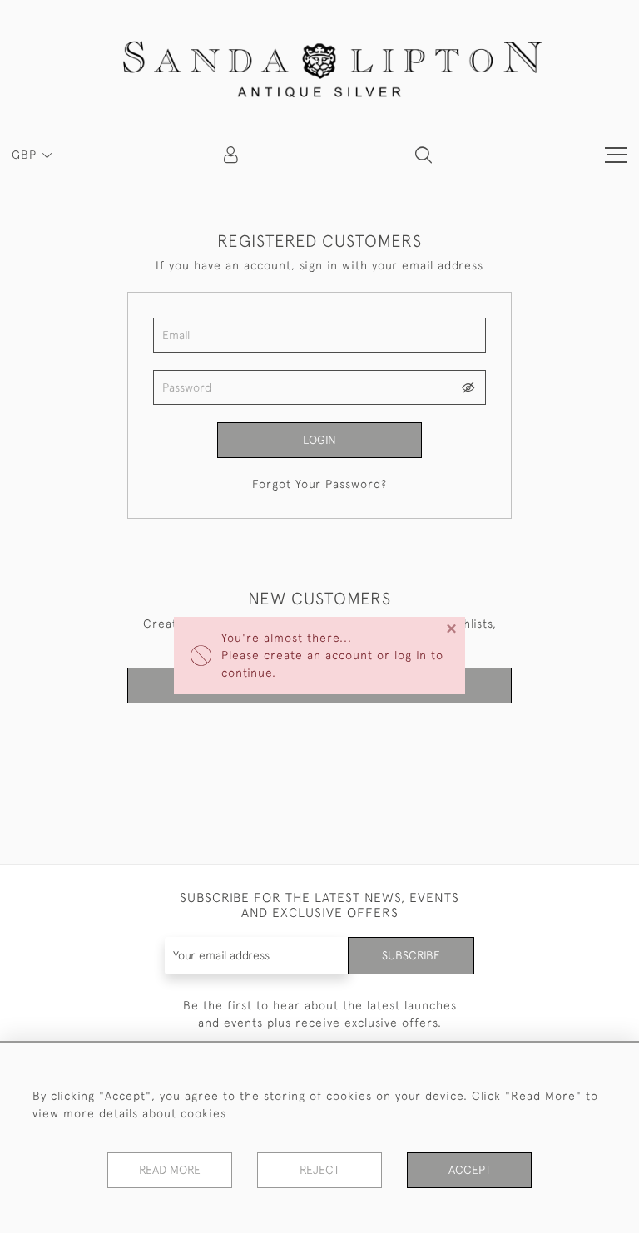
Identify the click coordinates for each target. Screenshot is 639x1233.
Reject (319, 1169)
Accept (469, 1169)
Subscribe (411, 955)
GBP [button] (26, 154)
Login (319, 439)
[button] (423, 154)
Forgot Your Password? (319, 484)
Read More (170, 1169)
